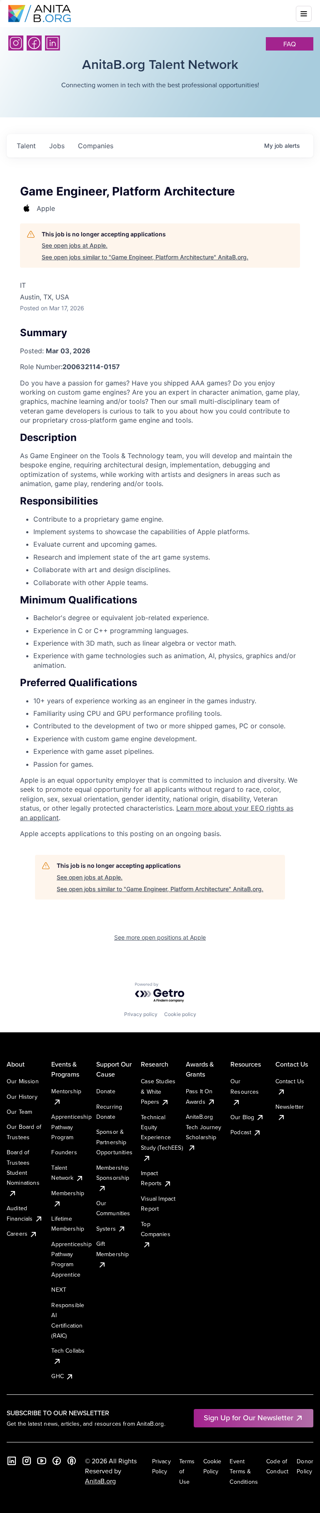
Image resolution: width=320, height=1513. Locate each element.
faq (289, 43)
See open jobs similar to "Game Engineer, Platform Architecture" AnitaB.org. (145, 257)
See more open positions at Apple (160, 937)
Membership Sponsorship (113, 1172)
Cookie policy (180, 1014)
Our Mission (23, 1081)
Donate (105, 1091)
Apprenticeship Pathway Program (71, 1127)
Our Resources (244, 1086)
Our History (22, 1096)
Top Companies (155, 1229)
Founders (64, 1152)
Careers (17, 1233)
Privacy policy (141, 1014)
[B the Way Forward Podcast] (72, 1461)
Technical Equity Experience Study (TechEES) (161, 1132)
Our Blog (242, 1117)
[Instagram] (16, 43)
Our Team (19, 1112)
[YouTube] (42, 1461)
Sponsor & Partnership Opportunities (114, 1142)
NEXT (58, 1289)
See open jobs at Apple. (75, 245)
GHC (57, 1376)
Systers (106, 1228)
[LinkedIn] (52, 43)
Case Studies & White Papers (158, 1091)
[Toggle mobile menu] (304, 14)
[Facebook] (34, 43)
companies (95, 146)
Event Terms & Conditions (244, 1471)
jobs (57, 146)
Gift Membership (112, 1248)
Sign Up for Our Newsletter (248, 1417)
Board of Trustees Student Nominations (23, 1167)
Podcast (240, 1132)
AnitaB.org (100, 1480)
